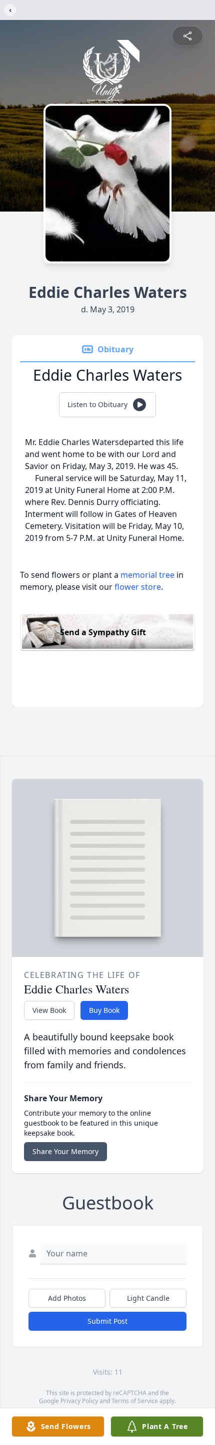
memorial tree (147, 574)
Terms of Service (135, 1401)
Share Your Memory (65, 1151)
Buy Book (104, 1010)
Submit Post (108, 1321)
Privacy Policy (79, 1401)
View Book (49, 1010)
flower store (137, 586)
